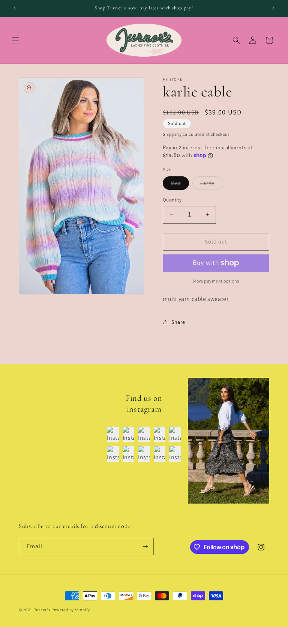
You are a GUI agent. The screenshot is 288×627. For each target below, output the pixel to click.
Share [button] (178, 322)
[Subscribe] (145, 546)
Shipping (172, 134)
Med (180, 184)
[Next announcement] (273, 8)
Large (211, 184)
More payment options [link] (216, 281)
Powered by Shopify (70, 609)
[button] (16, 40)
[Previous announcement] (14, 8)
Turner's (42, 609)
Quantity (172, 200)
